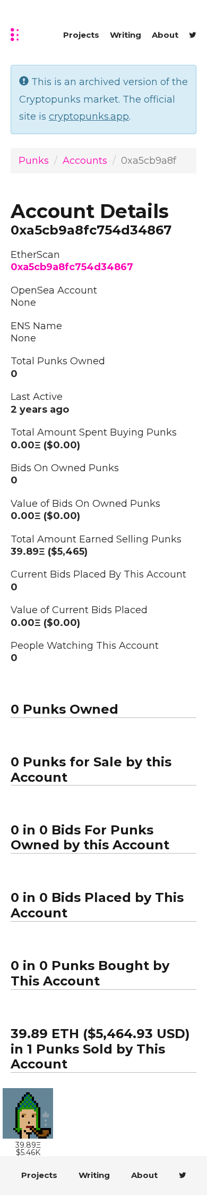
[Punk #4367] (28, 1113)
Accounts (85, 160)
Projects (81, 35)
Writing (125, 35)
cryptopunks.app (89, 116)
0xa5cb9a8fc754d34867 (72, 267)
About (165, 35)
